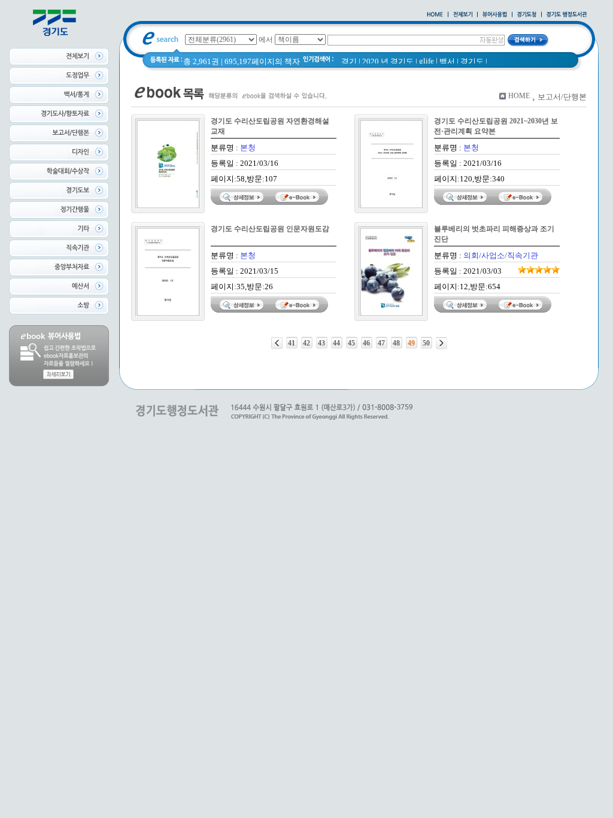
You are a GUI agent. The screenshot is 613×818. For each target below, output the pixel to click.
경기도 (472, 61)
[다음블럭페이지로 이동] (441, 343)
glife (426, 60)
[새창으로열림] (526, 15)
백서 (447, 61)
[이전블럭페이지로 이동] (276, 343)
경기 (349, 61)
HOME (519, 96)
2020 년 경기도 (388, 61)
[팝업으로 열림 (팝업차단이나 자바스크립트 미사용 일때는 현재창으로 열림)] (494, 15)
